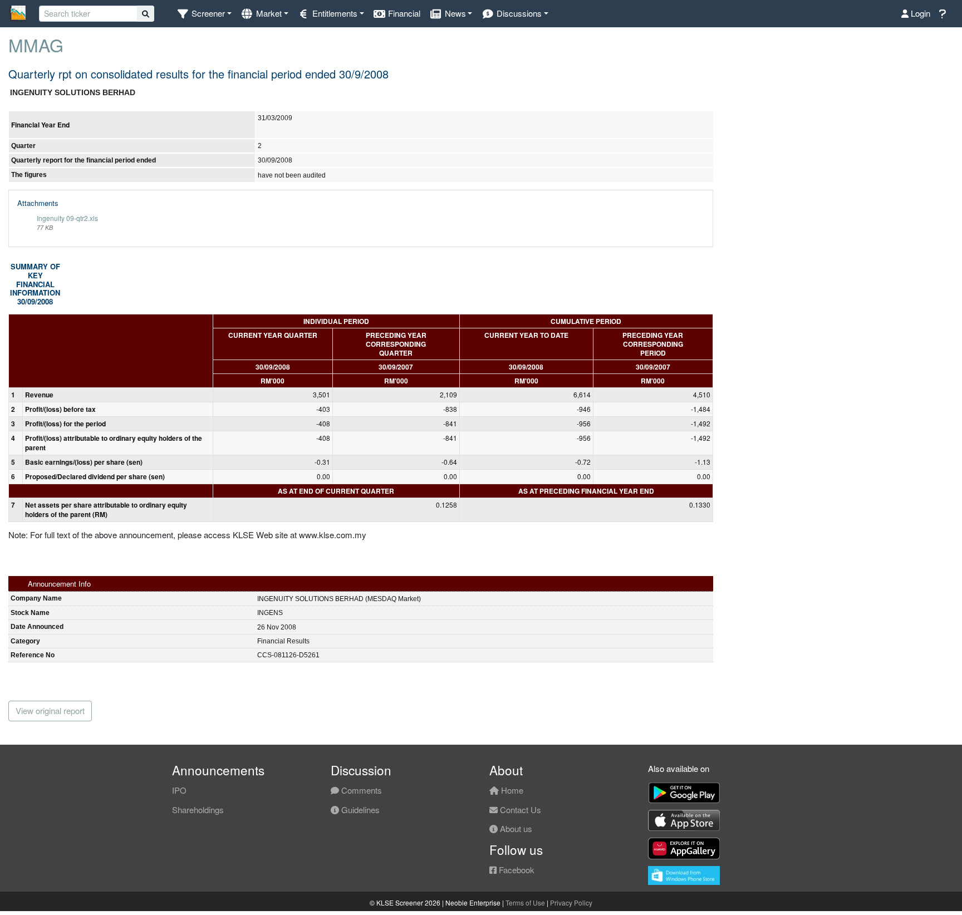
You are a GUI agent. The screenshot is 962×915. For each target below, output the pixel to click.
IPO (179, 790)
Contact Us (519, 809)
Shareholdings (198, 809)
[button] (204, 13)
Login (919, 13)
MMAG (35, 44)
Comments (360, 790)
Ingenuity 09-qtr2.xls (67, 218)
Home (511, 790)
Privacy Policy (571, 902)
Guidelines (359, 809)
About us (515, 828)
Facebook (515, 869)
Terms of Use (525, 902)
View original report (50, 710)
